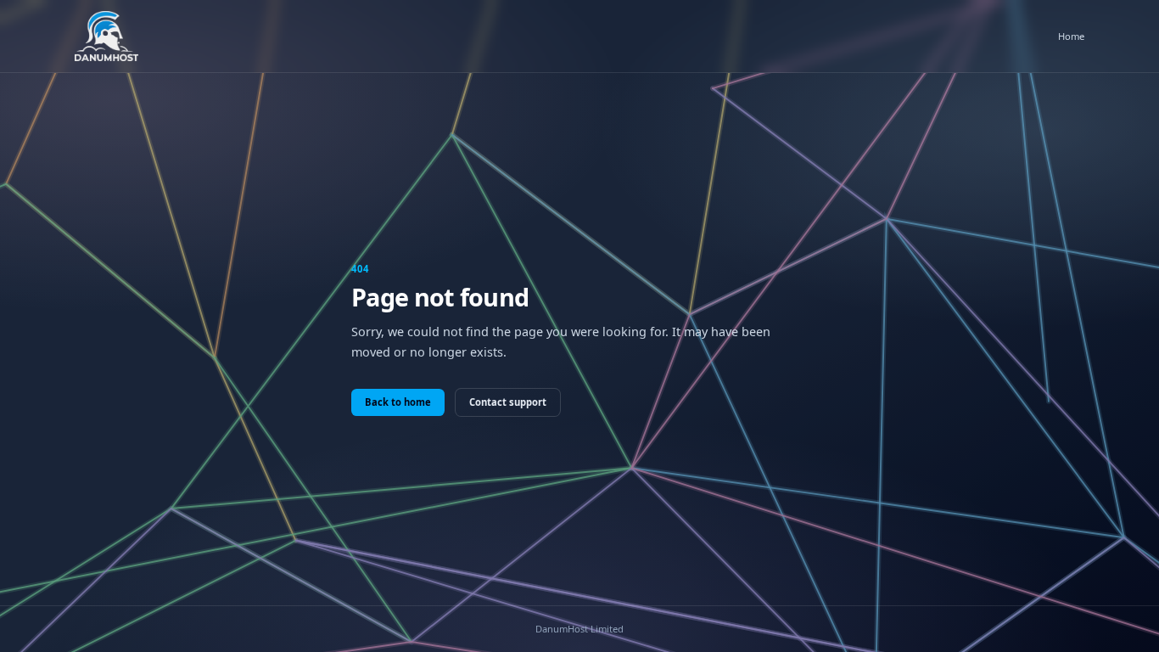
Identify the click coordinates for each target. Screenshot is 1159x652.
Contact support (507, 402)
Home (1071, 36)
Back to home (398, 402)
